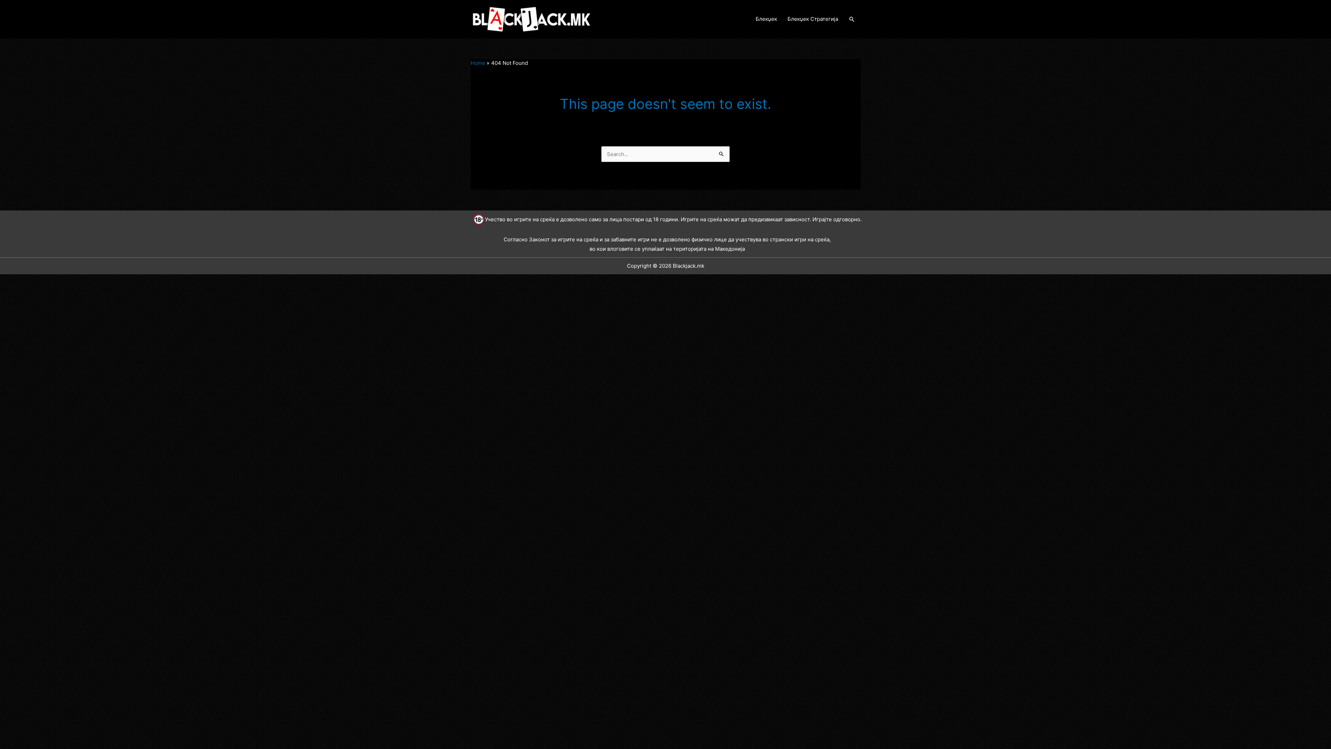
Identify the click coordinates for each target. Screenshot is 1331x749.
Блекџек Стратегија (813, 19)
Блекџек (766, 19)
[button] (852, 19)
